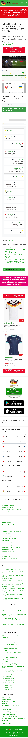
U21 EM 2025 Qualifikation (12, 56)
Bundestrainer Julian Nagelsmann (11, 547)
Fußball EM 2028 (6, 676)
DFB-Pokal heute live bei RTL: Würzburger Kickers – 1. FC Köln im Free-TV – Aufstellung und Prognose (13, 590)
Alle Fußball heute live (7, 44)
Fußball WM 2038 (7, 689)
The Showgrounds (10, 57)
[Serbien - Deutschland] (14, 455)
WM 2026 (4, 650)
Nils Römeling (20, 729)
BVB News (4, 527)
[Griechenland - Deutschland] (14, 450)
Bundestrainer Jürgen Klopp (9, 549)
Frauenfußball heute (7, 540)
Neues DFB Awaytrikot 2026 (9, 712)
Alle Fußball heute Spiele (8, 43)
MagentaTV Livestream (8, 512)
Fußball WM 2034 (7, 687)
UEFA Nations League (7, 545)
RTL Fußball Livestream (8, 507)
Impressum (5, 731)
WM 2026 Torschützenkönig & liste (11, 721)
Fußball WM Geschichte (8, 680)
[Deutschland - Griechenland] (14, 441)
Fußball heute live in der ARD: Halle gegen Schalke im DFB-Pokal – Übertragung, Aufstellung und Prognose (13, 584)
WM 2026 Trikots (6, 536)
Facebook (4, 734)
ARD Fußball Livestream (8, 503)
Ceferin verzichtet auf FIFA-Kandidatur (12, 580)
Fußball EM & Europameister (9, 674)
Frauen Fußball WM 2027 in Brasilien (12, 642)
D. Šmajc (11, 240)
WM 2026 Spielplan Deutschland (10, 705)
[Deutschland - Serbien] (14, 446)
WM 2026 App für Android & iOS (15, 732)
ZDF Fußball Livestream (8, 505)
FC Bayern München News (9, 525)
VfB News (4, 529)
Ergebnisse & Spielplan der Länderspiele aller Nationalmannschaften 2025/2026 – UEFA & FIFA (14, 626)
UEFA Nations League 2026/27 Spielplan (12, 652)
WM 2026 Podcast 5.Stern (9, 714)
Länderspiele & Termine (8, 554)
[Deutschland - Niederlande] (14, 460)
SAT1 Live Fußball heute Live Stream (11, 509)
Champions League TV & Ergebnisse (11, 531)
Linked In (21, 734)
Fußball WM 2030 (7, 685)
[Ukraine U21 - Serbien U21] (11, 88)
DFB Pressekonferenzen (8, 551)
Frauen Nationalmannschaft (9, 538)
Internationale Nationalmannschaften (11, 542)
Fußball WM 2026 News (8, 533)
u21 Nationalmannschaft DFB (9, 558)
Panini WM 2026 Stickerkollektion (10, 716)
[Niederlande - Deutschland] (14, 436)
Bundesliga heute (6, 522)
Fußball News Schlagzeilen (9, 608)
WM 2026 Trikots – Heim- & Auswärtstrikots (13, 718)
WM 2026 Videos (6, 723)
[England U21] (21, 62)
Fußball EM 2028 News (9, 678)
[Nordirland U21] (6, 62)
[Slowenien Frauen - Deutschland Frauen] (14, 475)
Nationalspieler (6, 556)
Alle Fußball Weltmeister (9, 683)
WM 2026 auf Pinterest (12, 734)
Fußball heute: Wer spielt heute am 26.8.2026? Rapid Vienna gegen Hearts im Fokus (13, 571)
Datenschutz (12, 731)
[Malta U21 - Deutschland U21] (14, 490)
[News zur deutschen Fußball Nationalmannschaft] (9, 3)
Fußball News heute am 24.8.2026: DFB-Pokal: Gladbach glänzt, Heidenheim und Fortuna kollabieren (12, 577)
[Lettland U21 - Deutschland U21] (14, 485)
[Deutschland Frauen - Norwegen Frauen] (14, 470)
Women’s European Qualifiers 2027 (12, 648)
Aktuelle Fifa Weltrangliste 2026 (10, 622)
